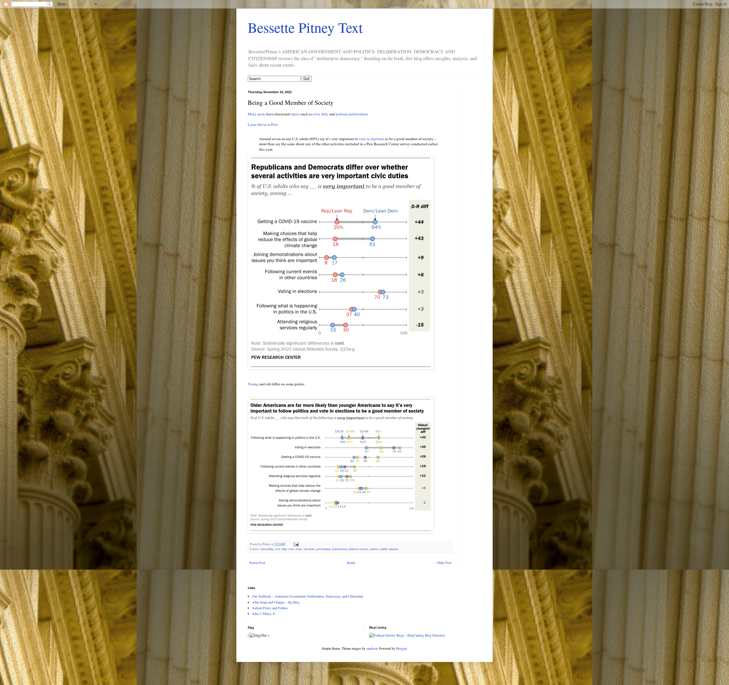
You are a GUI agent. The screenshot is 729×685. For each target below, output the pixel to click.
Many (252, 113)
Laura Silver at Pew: (263, 124)
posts (262, 113)
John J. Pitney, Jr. (264, 613)
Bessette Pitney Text (305, 27)
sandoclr (371, 648)
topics (295, 113)
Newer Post (257, 562)
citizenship (266, 549)
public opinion (389, 549)
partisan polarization (352, 113)
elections (309, 549)
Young (253, 384)
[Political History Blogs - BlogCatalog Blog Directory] (407, 635)
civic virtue (295, 549)
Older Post (444, 562)
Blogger (401, 648)
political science (358, 549)
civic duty (320, 113)
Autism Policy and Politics (270, 608)
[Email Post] (296, 544)
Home (351, 562)
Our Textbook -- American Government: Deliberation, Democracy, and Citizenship (307, 596)
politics (374, 549)
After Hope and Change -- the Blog (276, 602)
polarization (339, 549)
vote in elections (371, 138)
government (323, 549)
